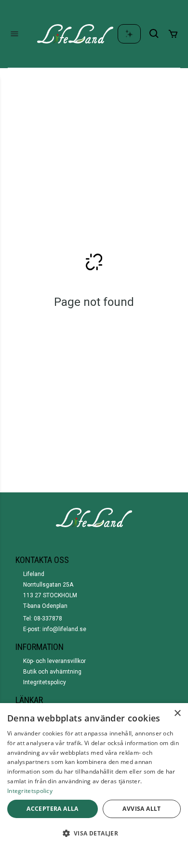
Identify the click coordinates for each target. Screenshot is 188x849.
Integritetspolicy (44, 682)
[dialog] (94, 776)
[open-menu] (14, 34)
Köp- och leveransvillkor (54, 661)
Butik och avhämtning (52, 671)
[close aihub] (129, 33)
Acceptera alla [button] (53, 809)
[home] (75, 33)
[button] (94, 833)
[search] (154, 34)
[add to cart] (173, 34)
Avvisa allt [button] (141, 809)
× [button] (177, 713)
